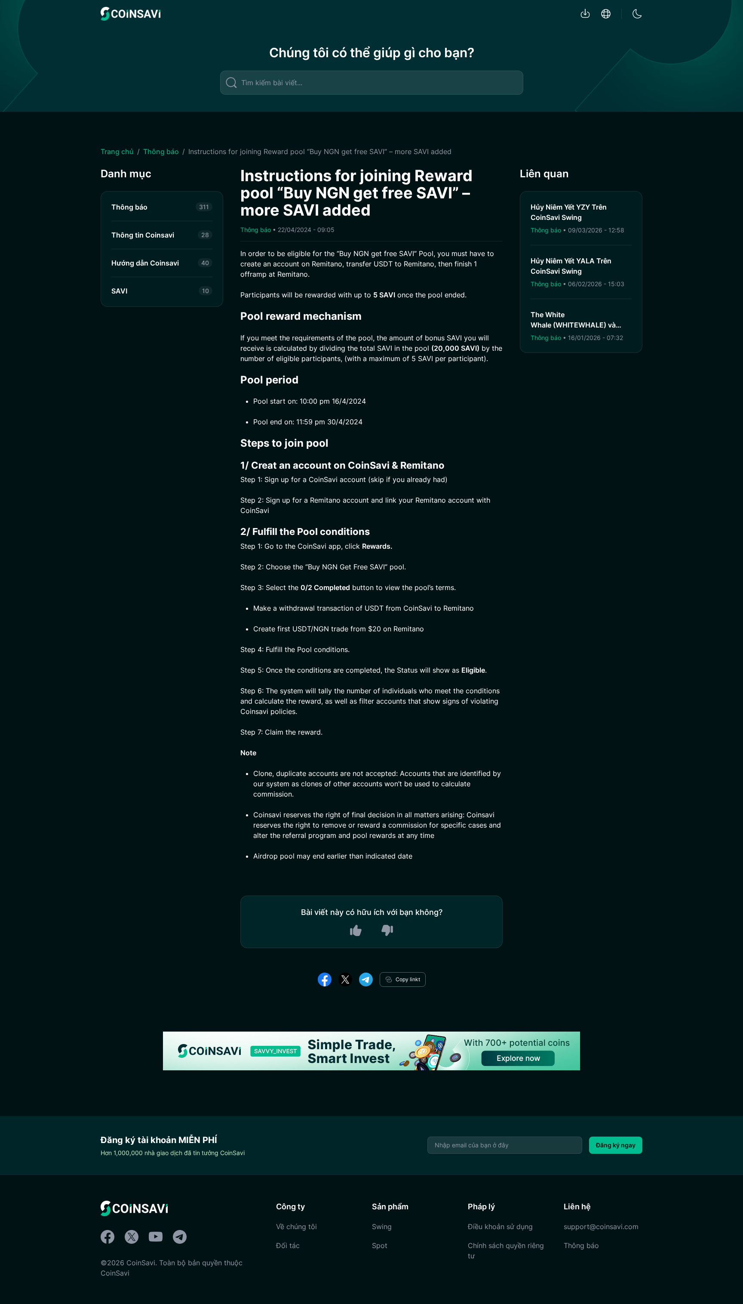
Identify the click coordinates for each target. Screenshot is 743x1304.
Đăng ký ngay (616, 1145)
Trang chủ (117, 151)
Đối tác (288, 1245)
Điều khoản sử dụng (500, 1226)
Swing (382, 1226)
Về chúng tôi (296, 1226)
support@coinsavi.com (601, 1226)
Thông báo (161, 151)
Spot (379, 1245)
